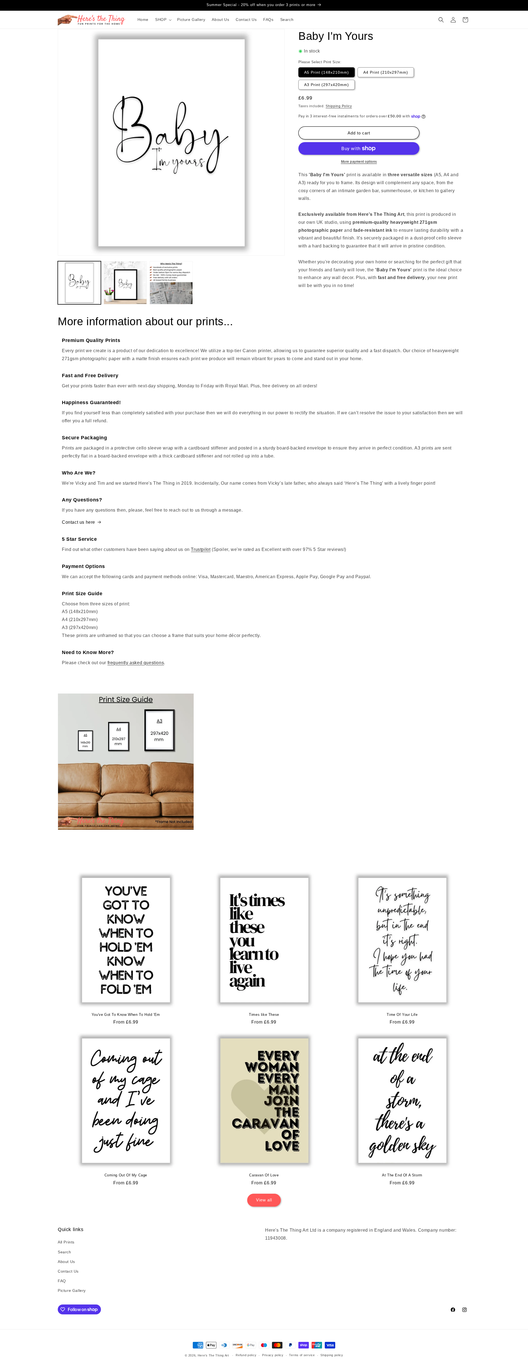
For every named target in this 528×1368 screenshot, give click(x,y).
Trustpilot (200, 549)
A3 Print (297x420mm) (326, 84)
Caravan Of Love (264, 1175)
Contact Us (68, 1271)
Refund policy (246, 1355)
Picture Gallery (72, 1290)
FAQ (62, 1281)
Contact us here (78, 522)
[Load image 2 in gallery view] (125, 282)
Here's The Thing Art (213, 1355)
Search (64, 1252)
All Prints (66, 1242)
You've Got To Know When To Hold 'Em (126, 1015)
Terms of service (302, 1355)
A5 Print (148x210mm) (326, 72)
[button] (163, 19)
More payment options (359, 162)
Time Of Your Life (402, 1015)
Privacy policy (273, 1355)
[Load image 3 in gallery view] (171, 282)
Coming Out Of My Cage (126, 1175)
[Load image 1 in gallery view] (79, 282)
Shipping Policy (339, 106)
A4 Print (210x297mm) (385, 72)
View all (264, 1200)
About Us (66, 1261)
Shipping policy (331, 1355)
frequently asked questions (136, 662)
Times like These (264, 1015)
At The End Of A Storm (402, 1175)
